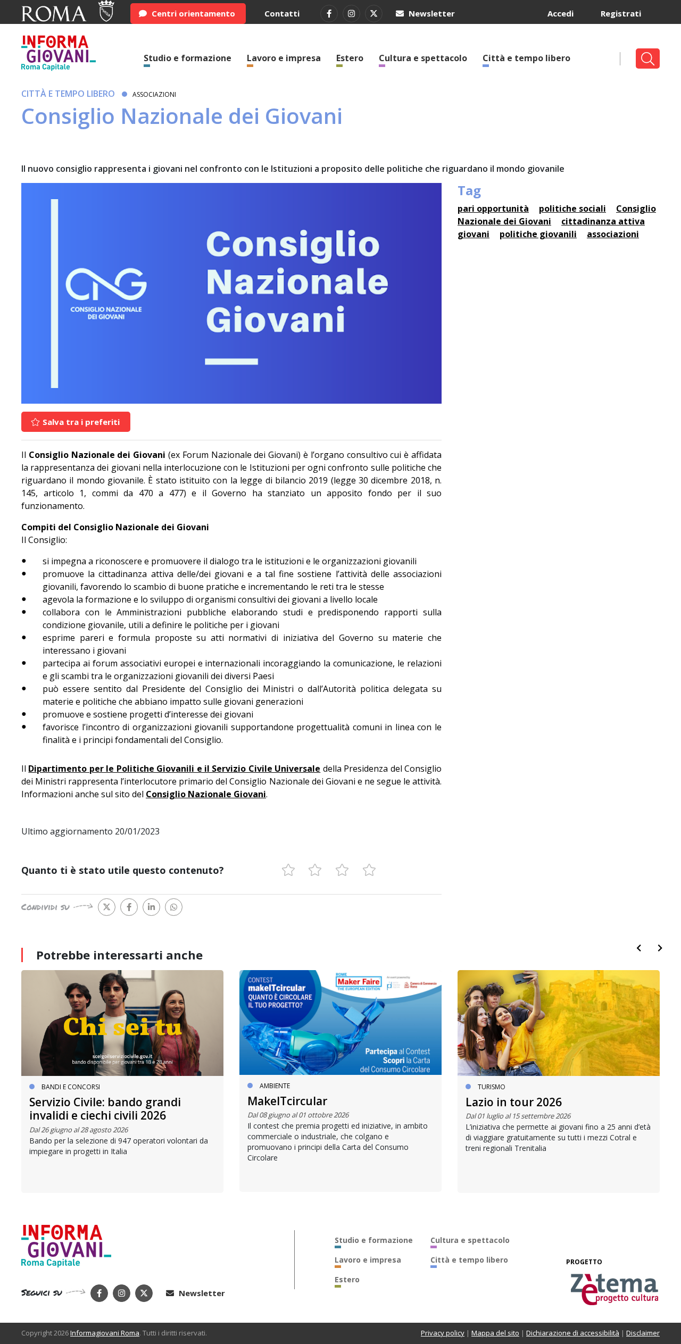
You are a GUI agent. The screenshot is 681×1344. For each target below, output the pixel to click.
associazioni (613, 234)
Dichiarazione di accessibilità (572, 1333)
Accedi (560, 13)
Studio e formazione (187, 58)
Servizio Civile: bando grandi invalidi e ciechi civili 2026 (105, 1109)
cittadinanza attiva (603, 221)
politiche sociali (572, 208)
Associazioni (154, 94)
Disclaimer (643, 1333)
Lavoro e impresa (284, 58)
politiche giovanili (538, 234)
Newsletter (430, 13)
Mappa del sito (495, 1333)
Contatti (282, 13)
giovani (473, 234)
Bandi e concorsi (70, 1086)
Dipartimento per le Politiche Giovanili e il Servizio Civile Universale (174, 768)
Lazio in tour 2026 (514, 1102)
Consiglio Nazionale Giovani (206, 794)
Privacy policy (442, 1333)
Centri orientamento (192, 13)
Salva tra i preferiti (80, 421)
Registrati (621, 13)
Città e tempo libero (526, 58)
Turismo (491, 1086)
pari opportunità (493, 208)
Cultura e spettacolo (423, 58)
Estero (349, 58)
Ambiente (275, 1085)
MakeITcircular (287, 1100)
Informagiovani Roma (104, 1333)
